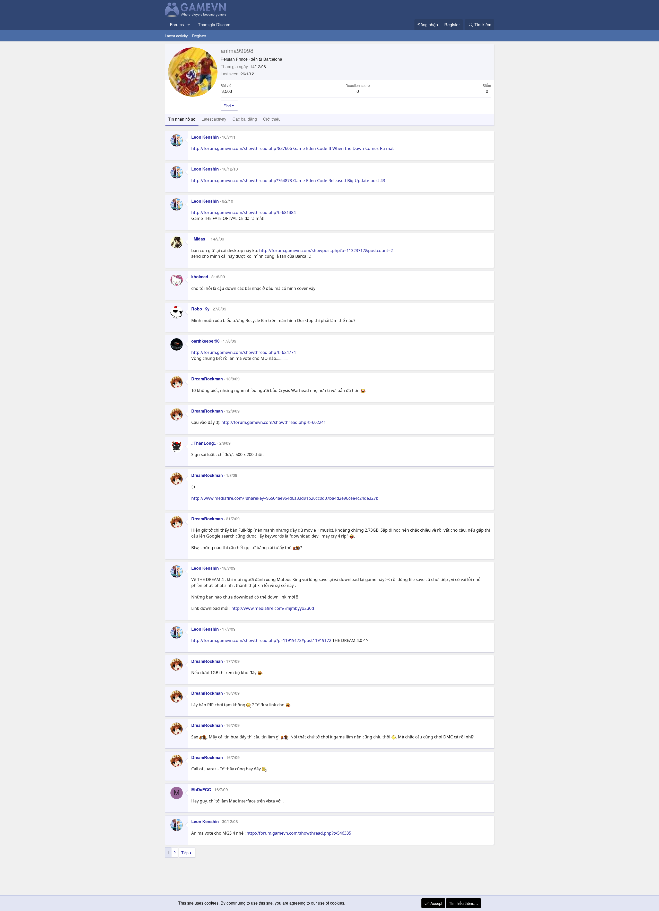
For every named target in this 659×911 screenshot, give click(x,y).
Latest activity (176, 35)
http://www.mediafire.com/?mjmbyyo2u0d (272, 608)
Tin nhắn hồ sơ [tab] (181, 119)
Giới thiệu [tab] (272, 119)
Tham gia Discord (214, 25)
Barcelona (272, 59)
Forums (177, 25)
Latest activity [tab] (214, 119)
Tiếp (184, 852)
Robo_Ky (200, 309)
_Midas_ (199, 239)
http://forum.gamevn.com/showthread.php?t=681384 (243, 212)
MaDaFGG (201, 789)
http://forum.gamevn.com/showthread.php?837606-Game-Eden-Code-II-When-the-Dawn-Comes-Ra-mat (292, 148)
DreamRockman (207, 379)
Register (199, 35)
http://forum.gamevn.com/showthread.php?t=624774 (243, 352)
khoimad (199, 277)
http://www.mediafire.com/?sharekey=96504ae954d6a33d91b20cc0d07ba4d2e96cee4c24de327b (284, 498)
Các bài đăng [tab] (244, 119)
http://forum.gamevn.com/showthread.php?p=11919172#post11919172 (261, 640)
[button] (189, 24)
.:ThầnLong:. (203, 443)
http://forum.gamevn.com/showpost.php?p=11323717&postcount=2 (326, 250)
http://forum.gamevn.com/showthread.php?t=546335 (299, 833)
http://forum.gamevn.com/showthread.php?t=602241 (273, 422)
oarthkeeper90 (205, 341)
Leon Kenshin (205, 137)
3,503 (226, 91)
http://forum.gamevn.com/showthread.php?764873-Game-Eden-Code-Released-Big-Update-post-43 (288, 180)
